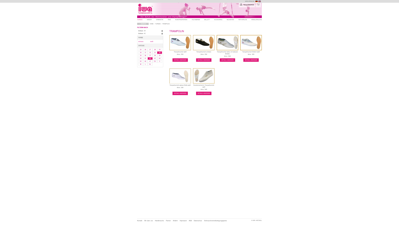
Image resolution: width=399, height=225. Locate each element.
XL (150, 64)
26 (145, 50)
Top (265, 216)
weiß (151, 42)
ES (155, 61)
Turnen (139, 19)
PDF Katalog (242, 19)
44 (159, 58)
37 (150, 55)
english (259, 1)
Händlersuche (256, 19)
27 (150, 50)
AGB (190, 221)
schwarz (140, 42)
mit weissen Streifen (227, 53)
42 (150, 58)
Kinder (149, 19)
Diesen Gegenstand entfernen (162, 31)
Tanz (169, 19)
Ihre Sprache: (250, 1)
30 (141, 53)
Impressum (183, 221)
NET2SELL (259, 220)
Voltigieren (196, 19)
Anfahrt (175, 221)
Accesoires (218, 19)
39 (159, 55)
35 (141, 55)
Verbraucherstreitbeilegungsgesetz (215, 221)
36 (145, 55)
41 (145, 58)
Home (151, 24)
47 (150, 61)
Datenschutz (198, 221)
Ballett (207, 19)
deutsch (256, 1)
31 (145, 53)
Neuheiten (230, 19)
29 (159, 50)
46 (145, 61)
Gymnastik (159, 19)
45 (141, 61)
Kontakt (139, 221)
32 (150, 53)
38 (155, 55)
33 (155, 53)
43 (155, 58)
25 (141, 50)
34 (159, 53)
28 (155, 50)
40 (141, 58)
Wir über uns (148, 221)
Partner (168, 221)
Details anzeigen (180, 60)
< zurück (143, 24)
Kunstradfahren (181, 19)
